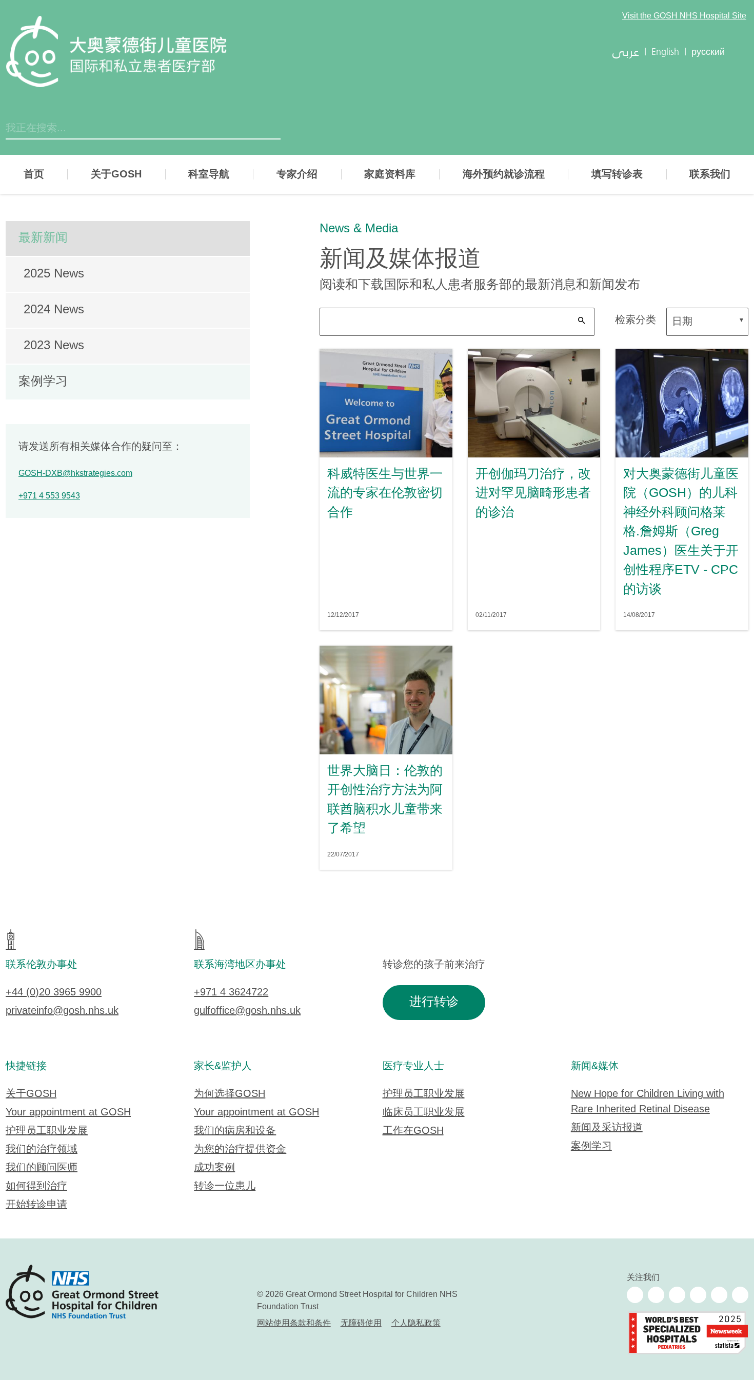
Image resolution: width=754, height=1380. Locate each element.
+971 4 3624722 (231, 992)
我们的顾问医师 (41, 1168)
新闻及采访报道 (607, 1128)
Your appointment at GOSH (68, 1112)
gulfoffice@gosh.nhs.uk (247, 1011)
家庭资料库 (389, 174)
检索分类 (635, 320)
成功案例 (214, 1168)
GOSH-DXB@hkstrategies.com (75, 473)
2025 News (54, 274)
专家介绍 (297, 174)
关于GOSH (116, 174)
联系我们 (709, 174)
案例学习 (43, 381)
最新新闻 (43, 238)
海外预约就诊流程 (504, 174)
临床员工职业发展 (424, 1112)
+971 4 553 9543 (49, 496)
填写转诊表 (617, 174)
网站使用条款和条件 (294, 1323)
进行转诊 (434, 1002)
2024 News (54, 310)
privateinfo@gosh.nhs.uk (62, 1011)
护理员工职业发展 (47, 1131)
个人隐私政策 (416, 1323)
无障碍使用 (361, 1323)
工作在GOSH (413, 1131)
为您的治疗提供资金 (240, 1149)
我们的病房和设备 (235, 1131)
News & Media (359, 229)
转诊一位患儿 (224, 1186)
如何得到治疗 (36, 1186)
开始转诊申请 (36, 1204)
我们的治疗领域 (41, 1149)
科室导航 (208, 174)
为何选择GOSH (229, 1094)
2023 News (54, 345)
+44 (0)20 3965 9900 (54, 992)
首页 (34, 174)
